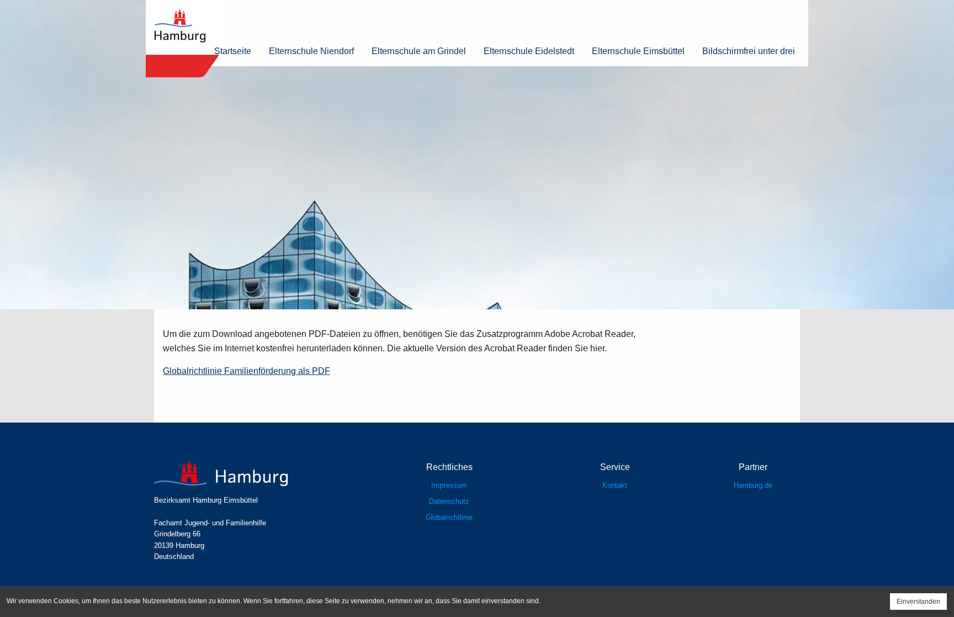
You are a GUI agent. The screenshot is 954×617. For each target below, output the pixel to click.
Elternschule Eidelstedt (529, 51)
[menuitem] (232, 51)
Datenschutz (449, 501)
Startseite (232, 51)
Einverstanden (918, 601)
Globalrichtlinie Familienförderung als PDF (246, 371)
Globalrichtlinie (449, 517)
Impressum (449, 485)
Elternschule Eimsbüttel (638, 51)
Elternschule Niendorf (311, 51)
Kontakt (614, 485)
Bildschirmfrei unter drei (748, 51)
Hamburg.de (753, 485)
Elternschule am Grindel (419, 51)
